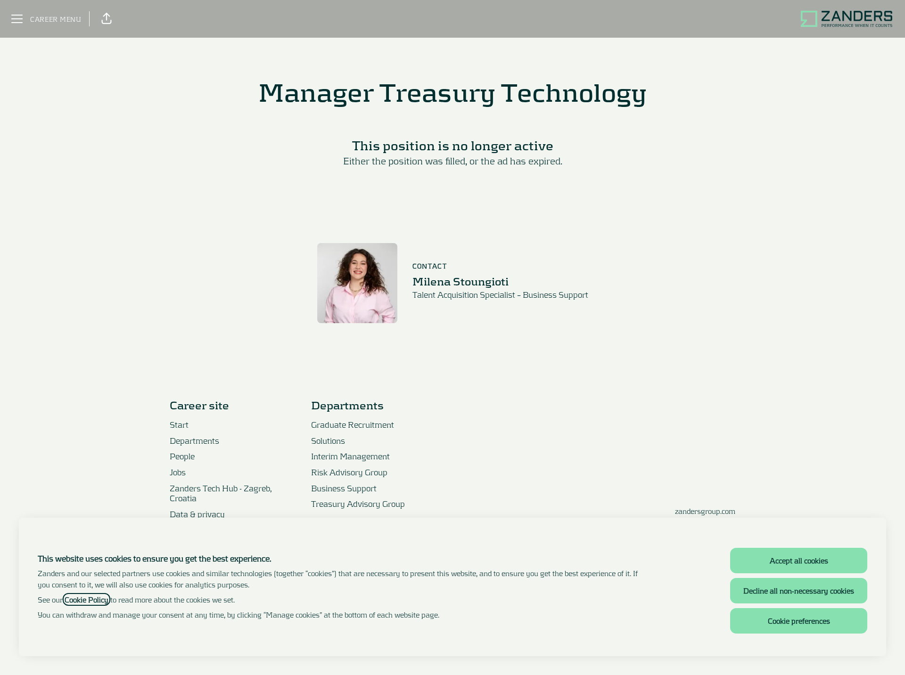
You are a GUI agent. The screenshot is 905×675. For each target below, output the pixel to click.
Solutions (328, 440)
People (182, 456)
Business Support (344, 488)
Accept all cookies (799, 560)
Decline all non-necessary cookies (798, 590)
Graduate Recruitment (352, 424)
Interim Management (350, 456)
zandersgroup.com (705, 510)
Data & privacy (197, 514)
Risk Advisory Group (349, 472)
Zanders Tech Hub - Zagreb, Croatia (221, 493)
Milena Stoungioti (460, 281)
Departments (194, 440)
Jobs (178, 472)
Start (179, 424)
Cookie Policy (86, 599)
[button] (106, 19)
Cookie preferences (799, 620)
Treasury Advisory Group (358, 503)
